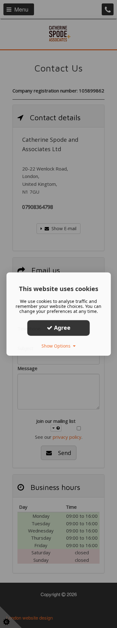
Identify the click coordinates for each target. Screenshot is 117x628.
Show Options (57, 346)
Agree (61, 327)
